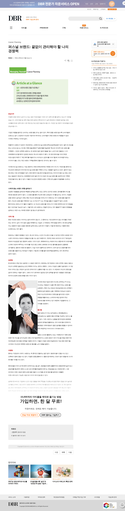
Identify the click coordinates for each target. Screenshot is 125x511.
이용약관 (26, 497)
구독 (64, 28)
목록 (63, 452)
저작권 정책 (41, 497)
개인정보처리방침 (58, 497)
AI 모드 (110, 18)
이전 (56, 452)
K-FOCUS (104, 28)
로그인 (89, 9)
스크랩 (71, 60)
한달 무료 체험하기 (30, 415)
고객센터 (103, 9)
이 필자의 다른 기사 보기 (18, 435)
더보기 (65, 60)
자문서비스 (84, 28)
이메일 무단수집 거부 (79, 497)
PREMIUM (44, 28)
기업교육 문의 (112, 9)
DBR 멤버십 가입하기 (50, 415)
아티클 (24, 28)
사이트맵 (97, 497)
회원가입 (95, 9)
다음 (70, 452)
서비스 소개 (12, 497)
